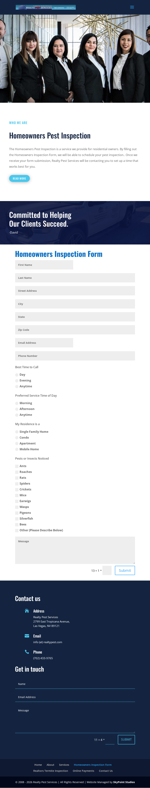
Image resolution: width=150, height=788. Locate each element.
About (50, 764)
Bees (23, 524)
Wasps (24, 507)
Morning (26, 403)
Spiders (25, 483)
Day (22, 375)
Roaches (26, 472)
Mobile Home (29, 449)
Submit (125, 570)
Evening (25, 380)
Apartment (28, 443)
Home (38, 764)
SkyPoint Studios (124, 782)
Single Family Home (34, 432)
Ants (23, 466)
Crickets (25, 489)
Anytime (26, 386)
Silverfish (26, 519)
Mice (23, 495)
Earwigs (25, 501)
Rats (23, 478)
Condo (24, 438)
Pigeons (25, 513)
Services (64, 764)
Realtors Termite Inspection (50, 770)
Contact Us (106, 770)
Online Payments (83, 770)
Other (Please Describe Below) (41, 530)
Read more (19, 178)
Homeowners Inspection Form (93, 764)
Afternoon (27, 409)
